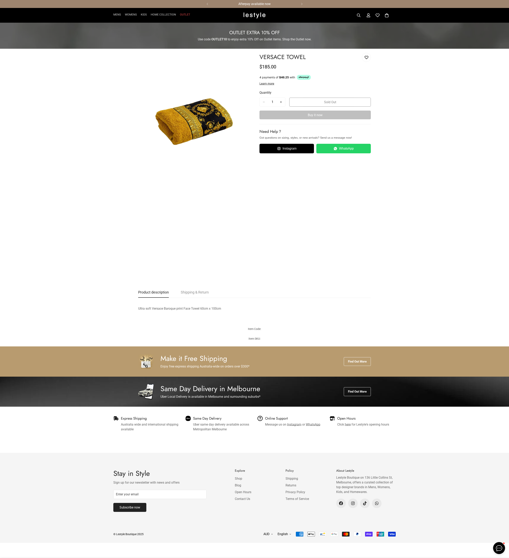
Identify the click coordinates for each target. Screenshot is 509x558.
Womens (131, 14)
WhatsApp (346, 148)
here (348, 424)
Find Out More (357, 361)
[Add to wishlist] (366, 57)
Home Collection (163, 14)
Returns (291, 485)
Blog (238, 485)
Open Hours (243, 492)
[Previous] (207, 4)
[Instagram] (353, 503)
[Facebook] (341, 503)
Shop (238, 478)
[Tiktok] (365, 503)
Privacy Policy (295, 492)
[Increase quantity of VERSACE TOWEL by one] (281, 102)
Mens (117, 14)
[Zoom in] (246, 60)
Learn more (266, 83)
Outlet (185, 14)
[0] (386, 15)
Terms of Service (297, 499)
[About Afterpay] (304, 77)
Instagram (289, 148)
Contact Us (242, 499)
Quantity (265, 92)
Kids (144, 14)
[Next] (301, 4)
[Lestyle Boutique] (254, 15)
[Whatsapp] (377, 503)
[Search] (359, 15)
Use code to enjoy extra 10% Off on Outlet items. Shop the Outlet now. (254, 39)
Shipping (292, 478)
